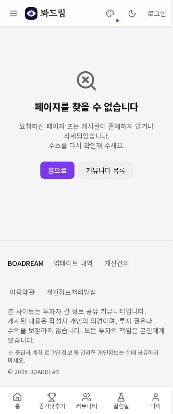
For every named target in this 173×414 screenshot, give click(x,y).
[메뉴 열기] (13, 13)
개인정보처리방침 (71, 292)
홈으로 (57, 170)
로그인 (157, 13)
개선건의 (116, 263)
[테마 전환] (132, 13)
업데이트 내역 (73, 263)
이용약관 (22, 292)
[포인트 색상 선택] (110, 13)
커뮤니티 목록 (105, 170)
